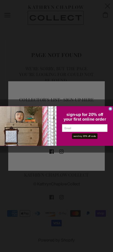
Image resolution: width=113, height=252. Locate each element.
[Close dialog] (110, 108)
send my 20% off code (85, 136)
